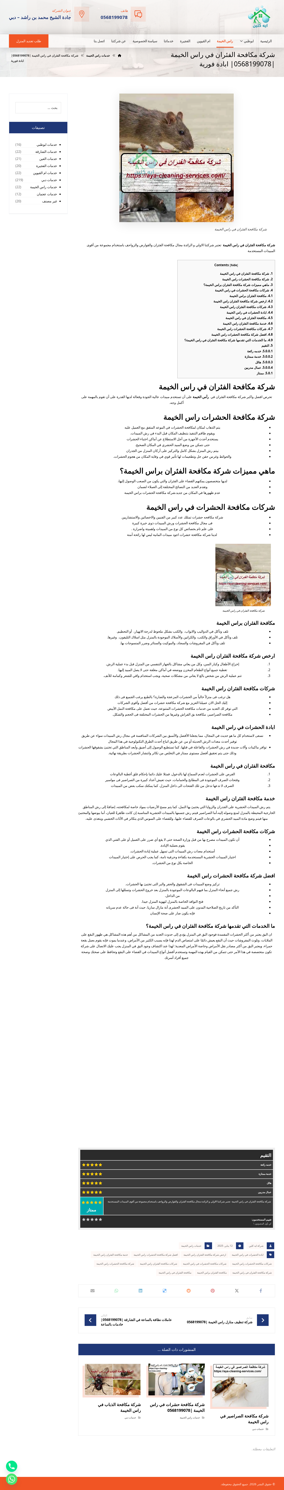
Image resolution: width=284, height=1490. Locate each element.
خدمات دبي (258, 1429)
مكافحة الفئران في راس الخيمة (249, 318)
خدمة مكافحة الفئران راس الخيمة (248, 323)
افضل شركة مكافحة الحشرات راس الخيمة (242, 334)
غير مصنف (49, 201)
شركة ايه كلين (256, 1246)
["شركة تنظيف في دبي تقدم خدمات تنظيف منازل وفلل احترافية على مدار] (259, 16)
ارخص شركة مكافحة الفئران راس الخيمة (243, 301)
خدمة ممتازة (259, 356)
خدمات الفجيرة (46, 165)
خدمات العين (48, 158)
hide (234, 265)
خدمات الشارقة (46, 151)
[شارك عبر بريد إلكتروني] (92, 1291)
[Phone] (11, 1466)
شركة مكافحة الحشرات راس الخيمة (247, 279)
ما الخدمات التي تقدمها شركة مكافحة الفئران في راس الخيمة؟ (228, 340)
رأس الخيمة (201, 396)
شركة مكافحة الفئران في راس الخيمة (246, 273)
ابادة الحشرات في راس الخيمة (250, 312)
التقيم (267, 345)
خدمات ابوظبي (47, 144)
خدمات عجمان (47, 194)
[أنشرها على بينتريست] (213, 1291)
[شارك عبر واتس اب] (116, 1291)
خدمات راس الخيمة (191, 1246)
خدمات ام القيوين (45, 173)
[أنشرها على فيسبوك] (261, 1291)
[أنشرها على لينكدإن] (141, 1291)
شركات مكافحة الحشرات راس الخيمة (245, 329)
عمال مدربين (258, 367)
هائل (264, 362)
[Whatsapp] (11, 1479)
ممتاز (265, 373)
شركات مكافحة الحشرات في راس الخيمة (244, 290)
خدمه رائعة (260, 351)
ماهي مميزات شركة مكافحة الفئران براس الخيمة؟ (238, 285)
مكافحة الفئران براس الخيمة (251, 296)
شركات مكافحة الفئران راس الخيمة (246, 307)
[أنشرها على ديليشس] (165, 1291)
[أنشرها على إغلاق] (237, 1291)
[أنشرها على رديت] (189, 1291)
